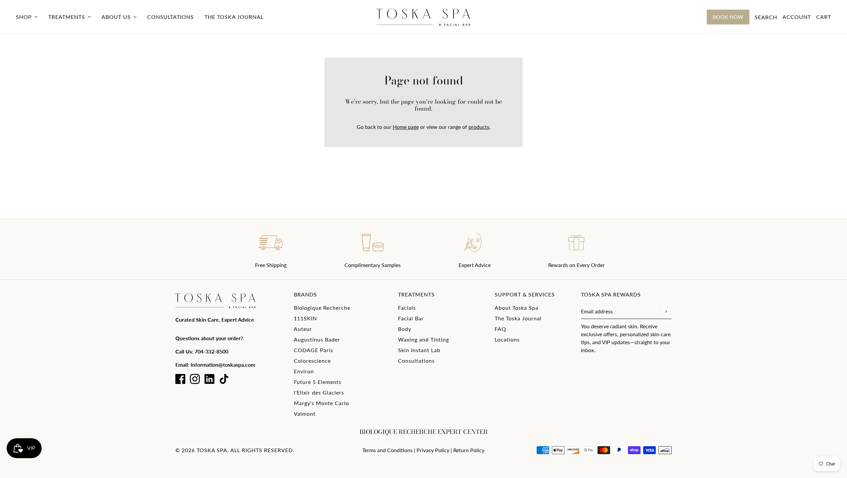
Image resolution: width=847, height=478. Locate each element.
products (478, 127)
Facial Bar (411, 318)
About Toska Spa (516, 307)
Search (766, 17)
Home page (406, 127)
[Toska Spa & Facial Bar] (423, 16)
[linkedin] (209, 379)
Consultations (416, 360)
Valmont (305, 413)
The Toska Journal (518, 318)
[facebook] (180, 379)
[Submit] (665, 311)
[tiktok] (224, 379)
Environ (304, 371)
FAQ (500, 329)
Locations (507, 339)
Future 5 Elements (317, 382)
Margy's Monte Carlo (321, 403)
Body (404, 329)
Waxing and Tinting (423, 339)
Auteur (303, 329)
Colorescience (312, 360)
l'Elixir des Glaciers (319, 392)
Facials (407, 307)
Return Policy (468, 450)
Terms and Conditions (387, 450)
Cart (823, 17)
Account (796, 17)
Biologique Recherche (322, 307)
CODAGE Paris (313, 350)
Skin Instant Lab (419, 350)
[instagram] (194, 379)
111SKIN (305, 318)
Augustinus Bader (317, 339)
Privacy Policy (433, 450)
